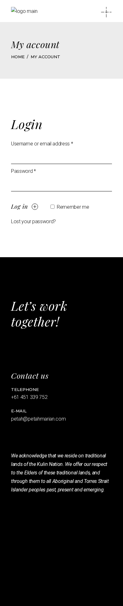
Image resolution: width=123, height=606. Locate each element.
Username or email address (42, 144)
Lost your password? (33, 221)
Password (23, 171)
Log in (19, 206)
